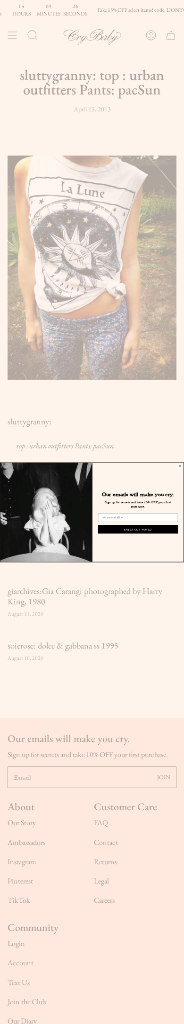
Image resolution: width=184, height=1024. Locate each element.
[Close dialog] (180, 466)
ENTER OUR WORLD (138, 529)
